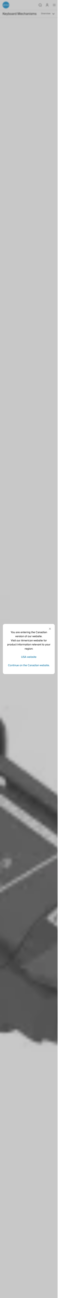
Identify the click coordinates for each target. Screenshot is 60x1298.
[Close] (50, 629)
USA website (28, 657)
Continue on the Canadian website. (29, 665)
